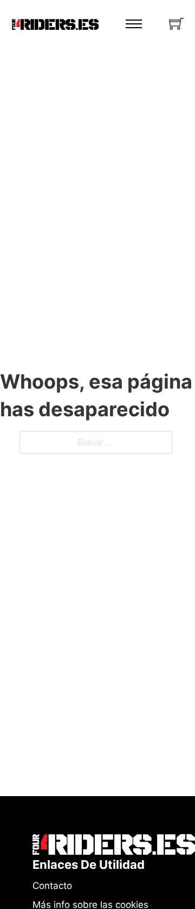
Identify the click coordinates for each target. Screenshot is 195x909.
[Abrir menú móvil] (134, 24)
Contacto (52, 885)
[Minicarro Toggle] (176, 23)
